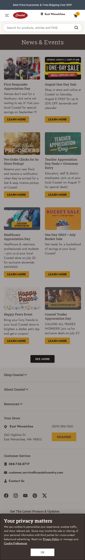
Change (64, 437)
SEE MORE (42, 359)
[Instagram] (15, 495)
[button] (7, 15)
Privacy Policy (51, 539)
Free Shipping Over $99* (57, 5)
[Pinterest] (35, 495)
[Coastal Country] (25, 15)
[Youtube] (25, 495)
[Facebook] (6, 495)
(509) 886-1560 (62, 426)
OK (42, 552)
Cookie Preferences (15, 543)
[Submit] (77, 27)
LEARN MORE (16, 119)
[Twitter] (44, 495)
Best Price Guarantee (26, 5)
